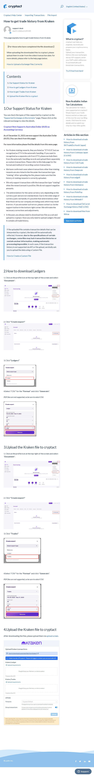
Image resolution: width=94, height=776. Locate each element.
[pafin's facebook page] (74, 762)
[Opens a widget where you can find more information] (83, 772)
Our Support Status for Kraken (22, 83)
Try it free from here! (77, 55)
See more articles (74, 221)
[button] (60, 6)
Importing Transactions (35, 15)
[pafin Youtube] (88, 762)
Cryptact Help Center (13, 15)
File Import (52, 15)
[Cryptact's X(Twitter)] (79, 762)
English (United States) (76, 6)
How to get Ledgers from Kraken (23, 87)
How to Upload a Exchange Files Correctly (24, 64)
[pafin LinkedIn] (84, 762)
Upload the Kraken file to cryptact (23, 96)
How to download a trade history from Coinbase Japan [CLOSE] (76, 152)
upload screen (52, 636)
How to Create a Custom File (19, 256)
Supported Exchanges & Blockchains (20, 118)
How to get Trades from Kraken (22, 92)
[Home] (13, 6)
